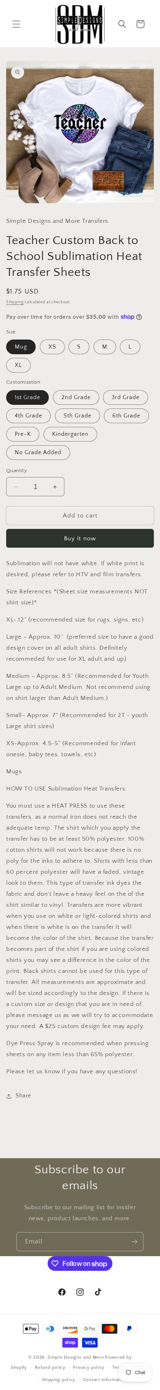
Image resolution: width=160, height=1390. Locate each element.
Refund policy (50, 1367)
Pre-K (23, 434)
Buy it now (80, 538)
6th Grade (126, 416)
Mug (21, 347)
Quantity (16, 470)
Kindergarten (70, 434)
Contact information (104, 1379)
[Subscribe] (134, 1241)
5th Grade (77, 416)
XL (18, 365)
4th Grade (28, 416)
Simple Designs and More (76, 1357)
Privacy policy (89, 1367)
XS (52, 347)
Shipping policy (59, 1379)
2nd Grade (76, 397)
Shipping (15, 302)
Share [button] (23, 1095)
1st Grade (27, 397)
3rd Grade (125, 397)
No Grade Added (38, 452)
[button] (16, 24)
